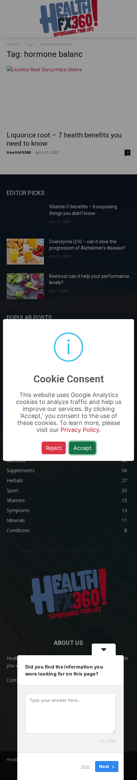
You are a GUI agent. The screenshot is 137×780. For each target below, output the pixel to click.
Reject (54, 448)
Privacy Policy (80, 429)
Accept (82, 448)
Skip (85, 766)
